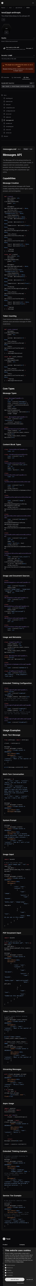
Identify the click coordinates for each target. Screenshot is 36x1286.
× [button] (34, 1249)
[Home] (2, 3)
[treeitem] (18, 98)
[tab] (5, 77)
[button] (18, 95)
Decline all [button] (29, 1279)
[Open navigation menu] (33, 3)
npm (31, 83)
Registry (3, 7)
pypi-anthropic (19, 7)
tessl (10, 7)
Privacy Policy (20, 1262)
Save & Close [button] (15, 1279)
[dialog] (19, 1267)
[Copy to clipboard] (33, 86)
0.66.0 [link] (28, 7)
